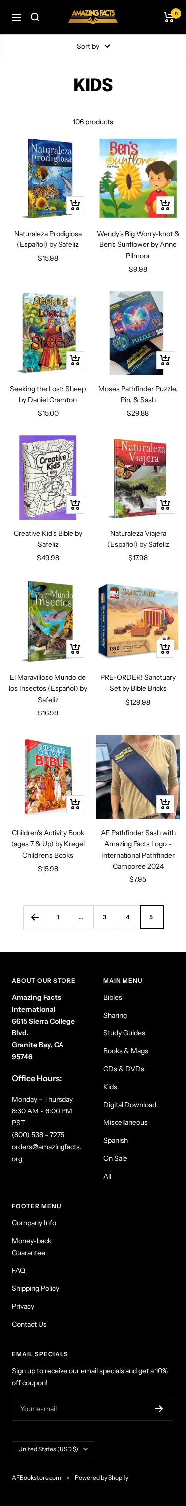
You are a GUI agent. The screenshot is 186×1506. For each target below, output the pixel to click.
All (107, 1176)
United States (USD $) (48, 1449)
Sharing (115, 1015)
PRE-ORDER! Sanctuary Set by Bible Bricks (138, 683)
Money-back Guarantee (31, 1246)
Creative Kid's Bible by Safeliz (48, 539)
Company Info (34, 1222)
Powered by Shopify (101, 1477)
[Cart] (169, 17)
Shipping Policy (35, 1288)
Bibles (112, 997)
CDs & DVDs (123, 1068)
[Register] (159, 1408)
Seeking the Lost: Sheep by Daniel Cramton (48, 394)
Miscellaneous (125, 1122)
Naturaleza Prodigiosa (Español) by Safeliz (48, 239)
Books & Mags (125, 1050)
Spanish (115, 1140)
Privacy (23, 1306)
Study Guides (124, 1033)
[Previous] (35, 917)
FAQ (18, 1270)
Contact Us (29, 1324)
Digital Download (129, 1104)
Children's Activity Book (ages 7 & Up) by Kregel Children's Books (48, 844)
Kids (110, 1086)
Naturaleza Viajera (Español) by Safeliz (138, 539)
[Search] (35, 17)
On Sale (115, 1158)
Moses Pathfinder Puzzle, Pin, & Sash (138, 394)
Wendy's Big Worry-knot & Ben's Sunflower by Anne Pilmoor (138, 244)
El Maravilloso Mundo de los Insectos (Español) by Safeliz (48, 688)
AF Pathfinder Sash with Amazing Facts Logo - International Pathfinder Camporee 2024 (138, 849)
